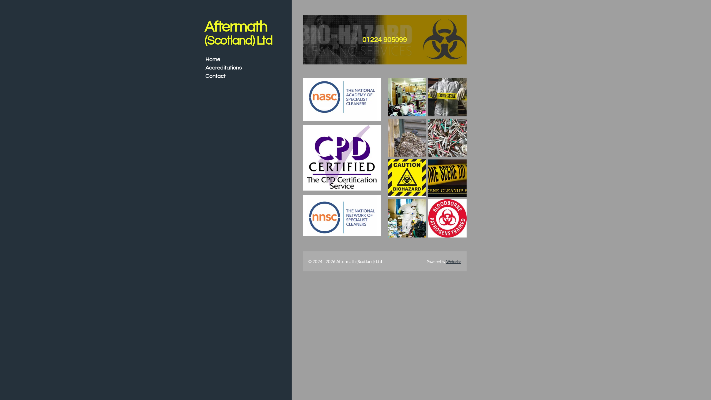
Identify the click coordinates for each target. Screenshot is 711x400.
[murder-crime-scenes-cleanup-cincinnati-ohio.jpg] (447, 178)
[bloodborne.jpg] (447, 218)
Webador (453, 262)
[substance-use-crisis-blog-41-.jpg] (447, 138)
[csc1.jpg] (447, 97)
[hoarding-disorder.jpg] (407, 97)
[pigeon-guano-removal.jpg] (407, 138)
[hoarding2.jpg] (407, 218)
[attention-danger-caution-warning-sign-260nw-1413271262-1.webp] (407, 178)
